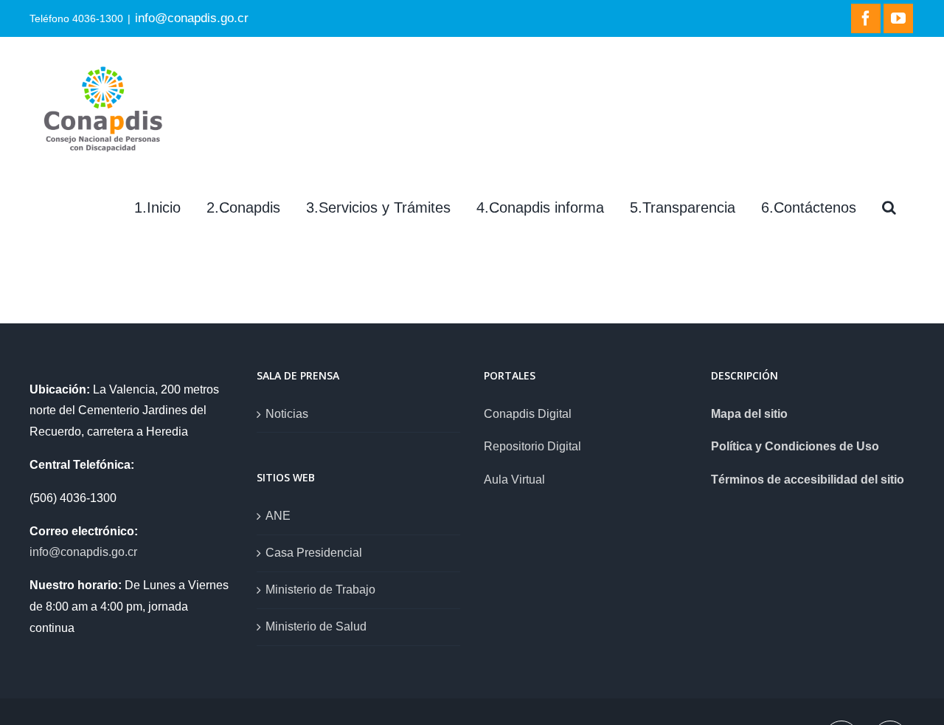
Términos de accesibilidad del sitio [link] (807, 479)
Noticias (287, 414)
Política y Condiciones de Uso (795, 446)
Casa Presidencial (314, 552)
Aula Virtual (514, 479)
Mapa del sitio (749, 414)
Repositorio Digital (532, 446)
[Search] (889, 207)
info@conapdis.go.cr (192, 17)
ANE (278, 515)
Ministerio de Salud (316, 626)
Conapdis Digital (528, 414)
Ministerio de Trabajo (320, 589)
